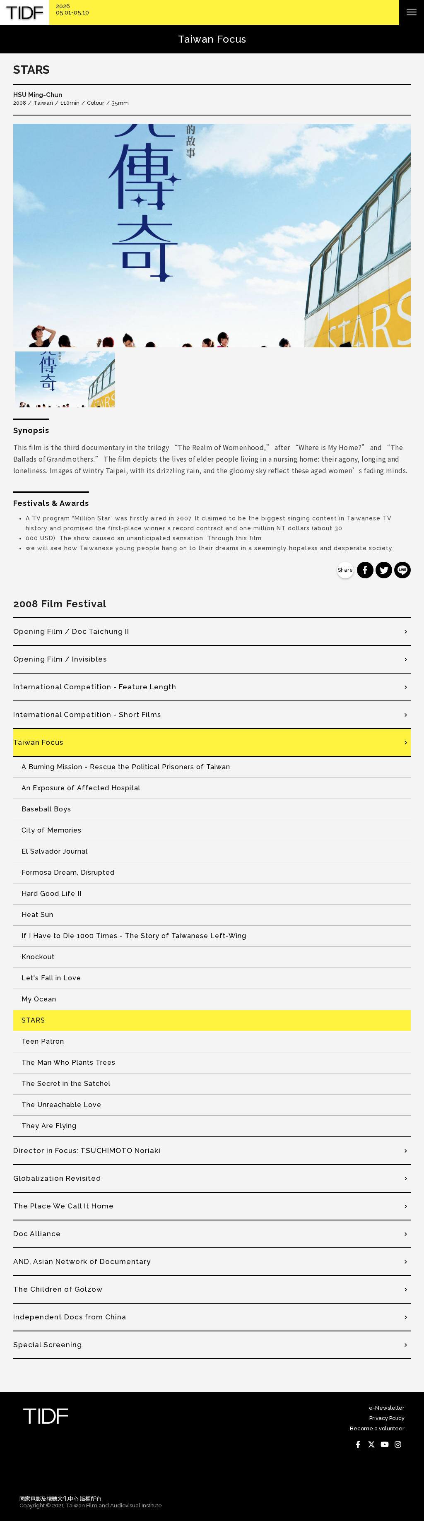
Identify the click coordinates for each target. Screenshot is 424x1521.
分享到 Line (402, 570)
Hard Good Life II (52, 894)
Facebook (358, 1444)
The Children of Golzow (58, 1289)
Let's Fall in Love (51, 978)
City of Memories (52, 830)
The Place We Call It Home (63, 1206)
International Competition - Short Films (87, 714)
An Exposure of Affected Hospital (81, 788)
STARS (33, 1020)
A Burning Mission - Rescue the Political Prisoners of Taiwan (126, 767)
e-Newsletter (387, 1408)
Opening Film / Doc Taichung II (71, 631)
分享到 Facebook (365, 570)
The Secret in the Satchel (66, 1084)
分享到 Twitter (384, 570)
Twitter (371, 1444)
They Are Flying (49, 1126)
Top (396, 1477)
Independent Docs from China (69, 1317)
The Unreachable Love (61, 1105)
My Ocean (39, 999)
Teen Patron (43, 1041)
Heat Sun (37, 915)
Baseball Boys (46, 809)
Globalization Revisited (57, 1178)
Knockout (38, 957)
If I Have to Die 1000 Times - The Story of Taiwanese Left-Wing (134, 936)
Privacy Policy (387, 1418)
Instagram (398, 1444)
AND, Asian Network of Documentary (82, 1261)
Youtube (384, 1444)
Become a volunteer (377, 1428)
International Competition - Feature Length (94, 687)
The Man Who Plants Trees (69, 1062)
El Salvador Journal (55, 851)
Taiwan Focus (38, 742)
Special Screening (47, 1345)
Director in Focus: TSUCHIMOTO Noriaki (87, 1150)
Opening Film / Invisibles (60, 659)
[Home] (24, 12)
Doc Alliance (37, 1234)
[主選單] (411, 12)
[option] (212, 235)
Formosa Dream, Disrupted (68, 872)
